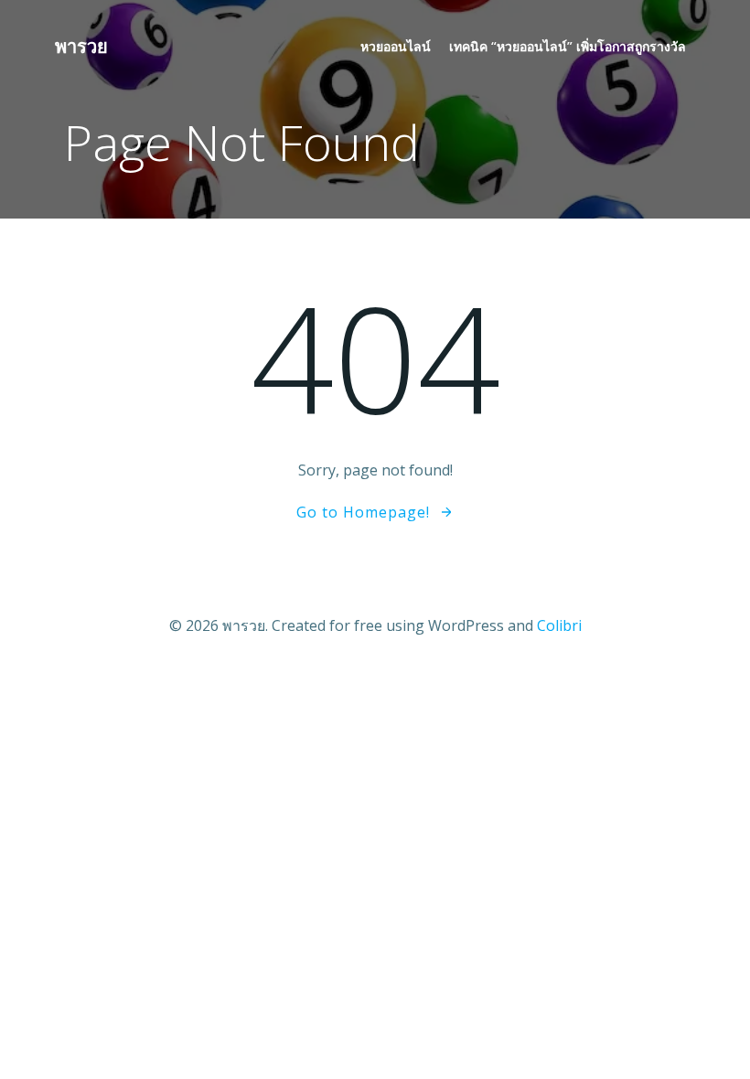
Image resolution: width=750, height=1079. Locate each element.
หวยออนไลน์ (395, 46)
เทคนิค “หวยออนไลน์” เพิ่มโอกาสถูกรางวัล (567, 46)
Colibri (559, 625)
